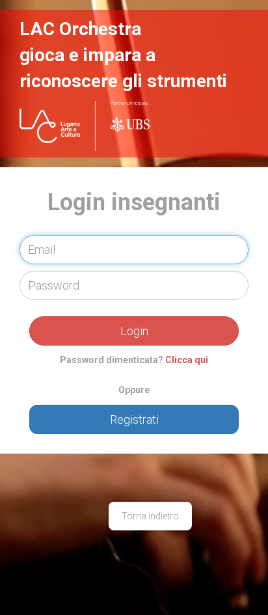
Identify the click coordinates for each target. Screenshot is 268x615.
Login (134, 331)
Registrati (134, 419)
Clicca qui (186, 360)
